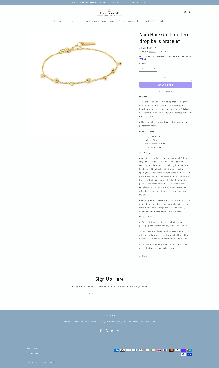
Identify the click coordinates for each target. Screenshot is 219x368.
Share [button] (144, 256)
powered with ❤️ (49, 362)
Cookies (127, 322)
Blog (153, 322)
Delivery (101, 322)
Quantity (142, 63)
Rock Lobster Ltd (37, 362)
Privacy (119, 322)
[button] (30, 12)
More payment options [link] (165, 91)
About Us (67, 322)
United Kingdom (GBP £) (38, 353)
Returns (110, 322)
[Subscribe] (129, 294)
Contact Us (78, 322)
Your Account (90, 322)
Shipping (152, 51)
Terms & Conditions (141, 322)
